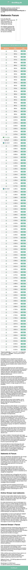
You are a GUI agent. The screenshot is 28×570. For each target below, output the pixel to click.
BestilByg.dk (17, 3)
